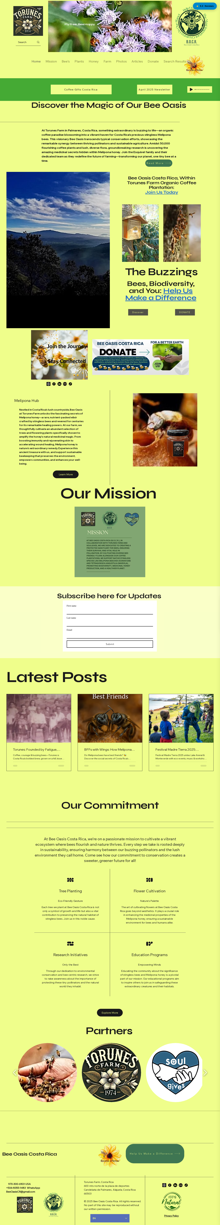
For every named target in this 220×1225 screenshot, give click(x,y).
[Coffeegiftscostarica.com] (70, 384)
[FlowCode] (65, 384)
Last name (71, 617)
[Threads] (48, 384)
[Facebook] (54, 384)
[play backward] (15, 1072)
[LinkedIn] (59, 384)
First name (71, 605)
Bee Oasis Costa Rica (29, 1154)
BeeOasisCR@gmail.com (20, 1191)
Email (69, 629)
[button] (110, 1012)
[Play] (191, 89)
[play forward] (205, 1072)
